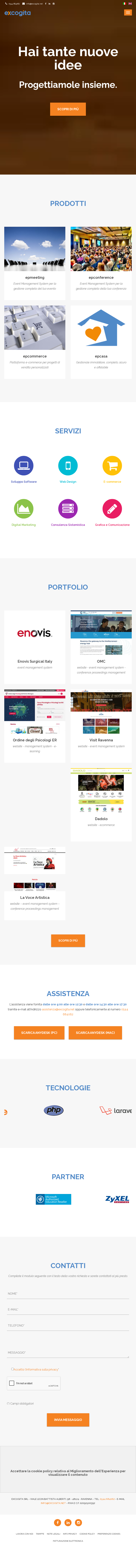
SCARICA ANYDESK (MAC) (95, 1033)
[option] (36, 1110)
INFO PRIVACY (70, 1534)
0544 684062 (14, 4)
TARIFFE (40, 1534)
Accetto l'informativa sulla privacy (36, 1369)
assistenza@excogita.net (58, 1009)
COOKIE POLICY (87, 1534)
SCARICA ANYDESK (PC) (39, 1033)
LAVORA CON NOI (24, 1534)
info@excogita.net (34, 4)
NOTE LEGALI (53, 1534)
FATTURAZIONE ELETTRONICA (68, 1541)
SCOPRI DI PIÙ (68, 109)
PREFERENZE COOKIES (109, 1534)
